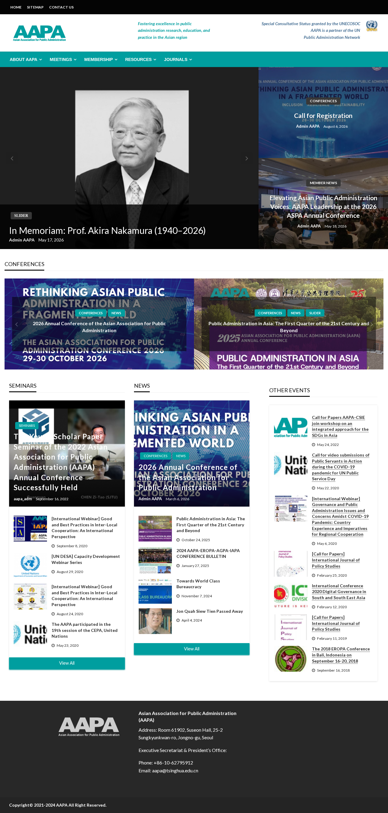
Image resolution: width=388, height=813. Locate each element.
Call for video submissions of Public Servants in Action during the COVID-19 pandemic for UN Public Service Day (341, 466)
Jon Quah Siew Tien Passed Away (209, 611)
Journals (175, 59)
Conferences (323, 101)
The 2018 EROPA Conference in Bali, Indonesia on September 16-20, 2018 (341, 654)
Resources (138, 59)
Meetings (61, 59)
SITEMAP (35, 7)
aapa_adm (23, 498)
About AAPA (23, 59)
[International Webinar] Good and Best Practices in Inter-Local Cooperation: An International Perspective (84, 527)
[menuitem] (25, 59)
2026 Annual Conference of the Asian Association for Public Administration (188, 477)
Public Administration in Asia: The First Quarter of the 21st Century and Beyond (210, 524)
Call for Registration (323, 115)
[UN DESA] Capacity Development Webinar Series (86, 559)
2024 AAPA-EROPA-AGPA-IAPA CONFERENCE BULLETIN (208, 553)
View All (67, 663)
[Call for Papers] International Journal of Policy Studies (336, 559)
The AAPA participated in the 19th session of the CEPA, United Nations (85, 630)
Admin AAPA (22, 239)
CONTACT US (61, 7)
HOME (16, 7)
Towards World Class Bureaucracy (198, 583)
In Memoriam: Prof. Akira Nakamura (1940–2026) (107, 230)
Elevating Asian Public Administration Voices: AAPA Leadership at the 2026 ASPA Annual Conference (323, 206)
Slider (21, 216)
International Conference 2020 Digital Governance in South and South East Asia (339, 591)
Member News (323, 182)
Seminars (27, 425)
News (116, 313)
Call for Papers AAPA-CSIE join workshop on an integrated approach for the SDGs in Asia (340, 426)
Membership (98, 59)
